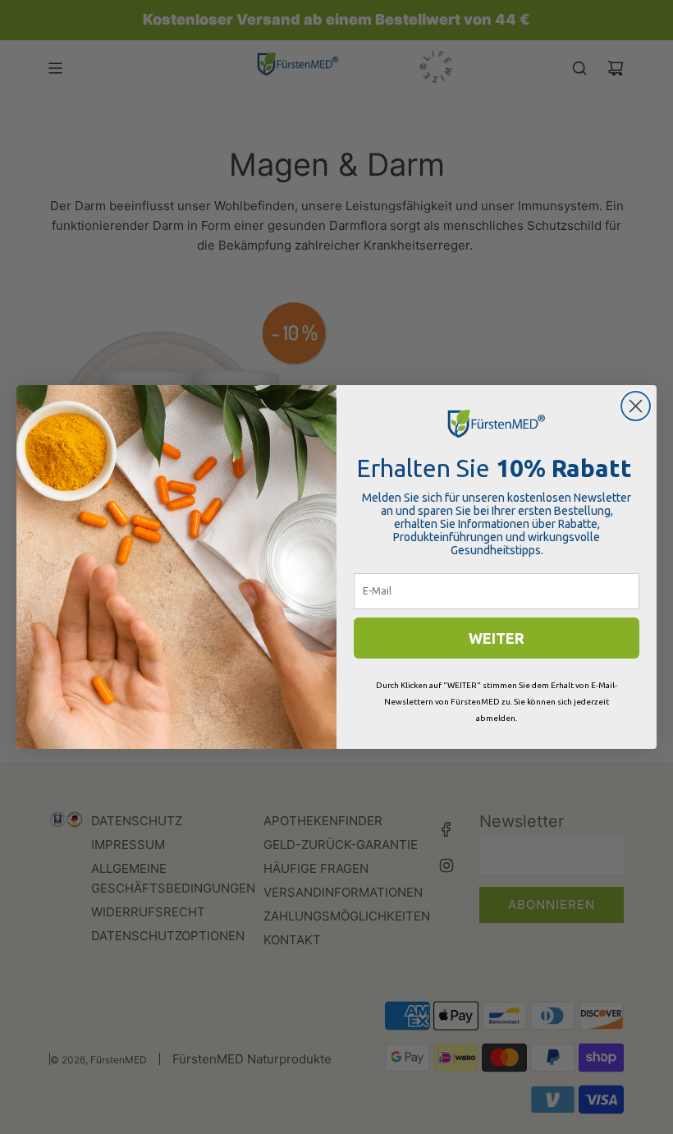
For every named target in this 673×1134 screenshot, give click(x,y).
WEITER (496, 638)
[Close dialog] (635, 406)
